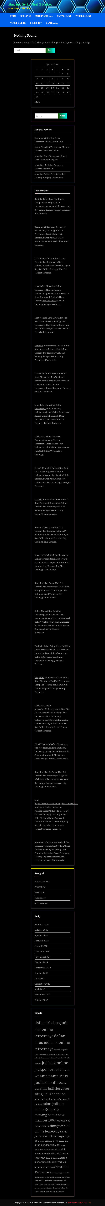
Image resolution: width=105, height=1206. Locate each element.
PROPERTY (40, 887)
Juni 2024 (39, 978)
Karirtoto (39, 345)
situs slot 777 (53, 1141)
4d (50, 772)
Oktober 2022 (41, 1000)
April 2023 (40, 989)
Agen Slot (39, 377)
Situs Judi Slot (54, 611)
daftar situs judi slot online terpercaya (52, 1042)
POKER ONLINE (83, 16)
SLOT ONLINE (64, 16)
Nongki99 (39, 677)
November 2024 (42, 956)
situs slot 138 (44, 1141)
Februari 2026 (42, 924)
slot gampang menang (54, 1177)
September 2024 (43, 967)
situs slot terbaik (56, 1161)
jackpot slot (56, 1054)
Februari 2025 (42, 940)
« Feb (37, 102)
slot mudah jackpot (59, 1188)
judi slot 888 (62, 1058)
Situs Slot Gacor (57, 258)
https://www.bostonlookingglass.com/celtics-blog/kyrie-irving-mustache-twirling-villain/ (56, 807)
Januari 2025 (41, 946)
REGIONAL (25, 16)
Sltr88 (38, 842)
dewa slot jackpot (46, 1054)
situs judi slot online (50, 1094)
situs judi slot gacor (54, 1088)
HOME (13, 16)
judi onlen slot (44, 1058)
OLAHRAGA (52, 22)
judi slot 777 (53, 1058)
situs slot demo (64, 1141)
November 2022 (42, 994)
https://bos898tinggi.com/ (47, 709)
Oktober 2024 (41, 962)
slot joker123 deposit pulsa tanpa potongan (49, 1181)
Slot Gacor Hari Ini (54, 527)
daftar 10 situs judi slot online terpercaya (51, 1029)
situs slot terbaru (44, 1167)
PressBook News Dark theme (79, 1203)
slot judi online (47, 1188)
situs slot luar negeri (54, 1158)
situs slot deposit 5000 (47, 1144)
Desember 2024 (42, 951)
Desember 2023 (42, 983)
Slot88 (38, 199)
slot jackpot (66, 1177)
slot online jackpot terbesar (55, 1191)
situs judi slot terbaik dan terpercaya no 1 (52, 1136)
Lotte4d (38, 499)
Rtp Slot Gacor (49, 300)
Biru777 (39, 744)
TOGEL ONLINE (18, 22)
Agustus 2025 (41, 935)
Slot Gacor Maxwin (44, 321)
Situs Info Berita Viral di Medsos (30, 4)
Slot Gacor (61, 226)
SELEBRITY (36, 22)
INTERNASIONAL (44, 16)
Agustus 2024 (41, 973)
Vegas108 (39, 468)
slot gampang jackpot (59, 1173)
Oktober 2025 (41, 929)
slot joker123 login (54, 1184)
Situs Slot (50, 436)
